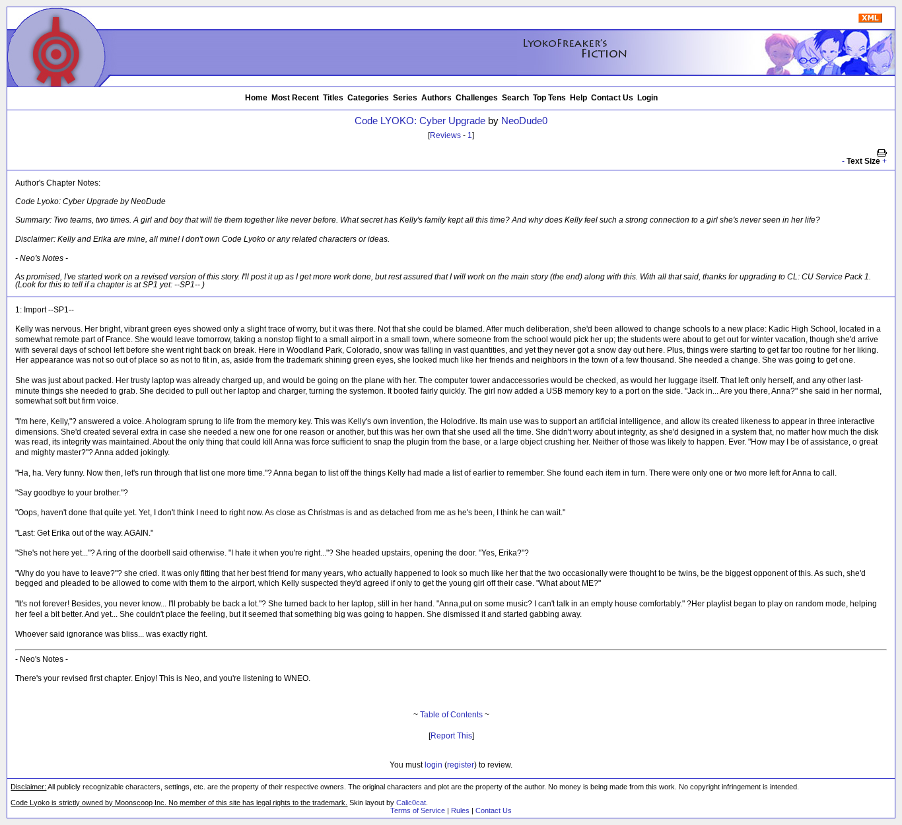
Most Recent (295, 97)
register (460, 765)
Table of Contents (451, 714)
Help (578, 97)
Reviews (445, 135)
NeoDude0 (524, 121)
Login (647, 97)
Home (256, 97)
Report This (451, 735)
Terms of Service (417, 810)
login (433, 765)
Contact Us (612, 97)
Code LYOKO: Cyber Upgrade (420, 121)
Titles (333, 97)
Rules (460, 810)
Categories (368, 97)
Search (515, 97)
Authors (436, 97)
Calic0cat (411, 803)
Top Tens (549, 97)
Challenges (477, 97)
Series (405, 97)
